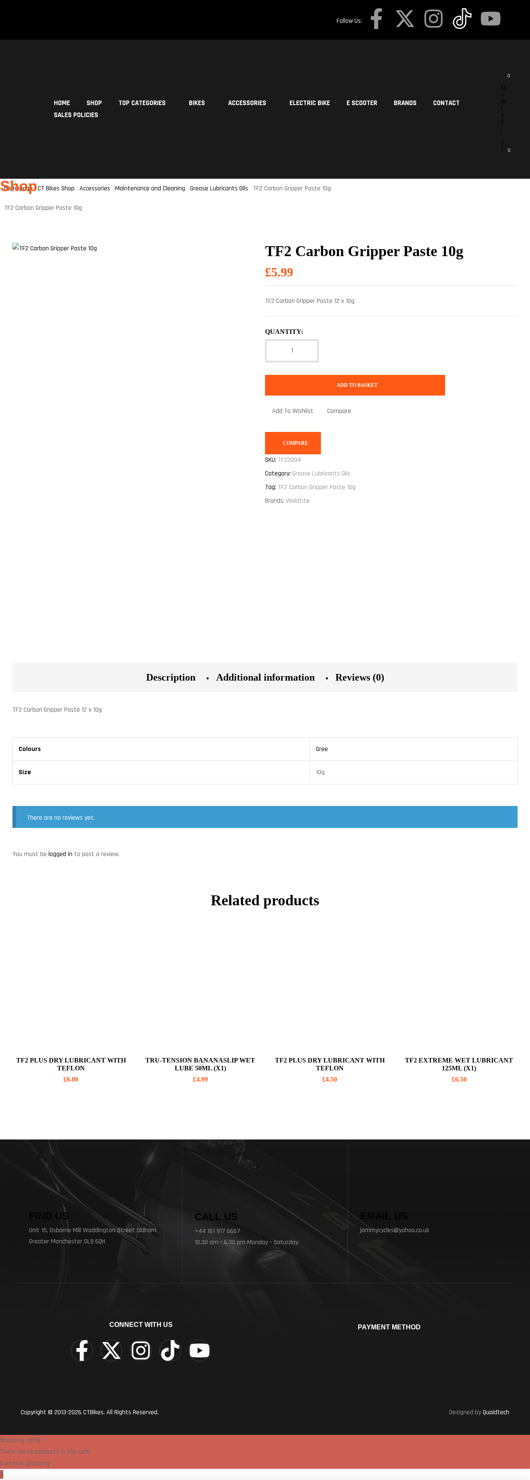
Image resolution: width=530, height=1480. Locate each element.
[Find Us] (39, 1195)
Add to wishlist (292, 411)
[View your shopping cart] (503, 154)
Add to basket (357, 385)
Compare (339, 411)
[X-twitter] (405, 18)
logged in (60, 854)
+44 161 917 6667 (217, 1231)
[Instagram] (433, 18)
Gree (322, 749)
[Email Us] (370, 1195)
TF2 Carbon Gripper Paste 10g (317, 487)
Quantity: (284, 331)
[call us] (206, 1195)
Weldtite (298, 501)
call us (216, 1216)
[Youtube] (490, 18)
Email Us (384, 1215)
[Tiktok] (170, 1350)
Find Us (49, 1215)
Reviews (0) (359, 677)
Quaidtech (496, 1412)
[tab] (171, 677)
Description (170, 677)
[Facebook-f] (376, 18)
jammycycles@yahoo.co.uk (394, 1230)
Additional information (265, 677)
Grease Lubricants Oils (321, 473)
